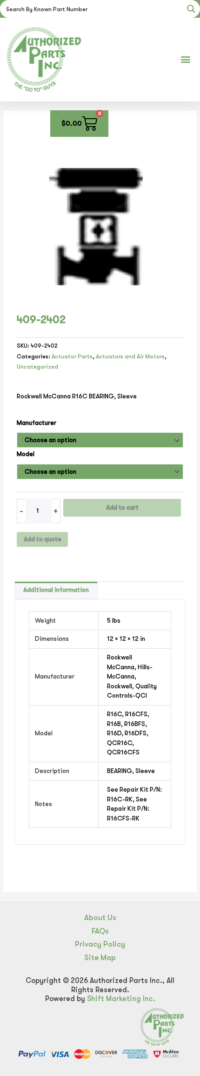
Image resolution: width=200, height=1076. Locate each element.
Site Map (100, 957)
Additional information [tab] (56, 589)
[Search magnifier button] (191, 9)
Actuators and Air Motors (130, 356)
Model (25, 454)
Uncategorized (37, 366)
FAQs (100, 931)
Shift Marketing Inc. (121, 999)
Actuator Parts (72, 356)
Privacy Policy (100, 944)
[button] (185, 59)
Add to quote (42, 539)
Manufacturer (36, 422)
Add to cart (122, 507)
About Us (100, 917)
